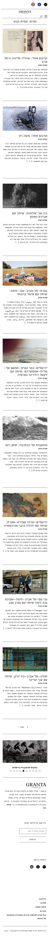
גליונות (42, 898)
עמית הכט (42, 65)
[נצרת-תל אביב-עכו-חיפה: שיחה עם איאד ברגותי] (25, 273)
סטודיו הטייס (27, 931)
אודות (43, 902)
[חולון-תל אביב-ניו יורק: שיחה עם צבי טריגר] (25, 659)
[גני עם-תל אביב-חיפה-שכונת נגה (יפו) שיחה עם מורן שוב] (25, 582)
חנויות (43, 911)
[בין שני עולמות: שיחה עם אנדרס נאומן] (25, 195)
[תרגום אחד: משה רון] (25, 118)
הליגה (40, 931)
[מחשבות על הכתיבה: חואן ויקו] (25, 427)
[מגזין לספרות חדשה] (25, 11)
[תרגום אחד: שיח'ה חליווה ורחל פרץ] (25, 40)
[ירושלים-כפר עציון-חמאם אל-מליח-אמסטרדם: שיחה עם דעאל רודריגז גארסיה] (25, 350)
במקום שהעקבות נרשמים (25, 767)
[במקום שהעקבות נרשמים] (25, 751)
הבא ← (21, 727)
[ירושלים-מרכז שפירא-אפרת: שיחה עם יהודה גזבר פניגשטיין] (25, 504)
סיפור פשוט (41, 907)
